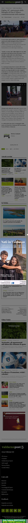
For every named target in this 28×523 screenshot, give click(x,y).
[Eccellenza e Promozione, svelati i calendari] (21, 163)
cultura (7, 148)
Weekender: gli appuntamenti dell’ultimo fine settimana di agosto (7, 170)
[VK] (18, 153)
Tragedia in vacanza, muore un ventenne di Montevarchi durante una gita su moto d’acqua (14, 277)
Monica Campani (8, 17)
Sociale (16, 199)
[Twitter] (11, 510)
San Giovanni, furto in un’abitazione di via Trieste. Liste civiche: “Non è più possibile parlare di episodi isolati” (13, 294)
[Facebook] (7, 153)
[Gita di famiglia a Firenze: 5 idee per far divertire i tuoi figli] (14, 230)
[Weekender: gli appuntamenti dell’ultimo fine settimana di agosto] (7, 163)
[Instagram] (7, 510)
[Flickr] (19, 510)
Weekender (3, 174)
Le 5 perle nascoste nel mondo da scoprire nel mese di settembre (12, 221)
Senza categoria (12, 382)
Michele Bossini (8, 370)
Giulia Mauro (9, 340)
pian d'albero (16, 148)
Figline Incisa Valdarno (17, 8)
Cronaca (5, 273)
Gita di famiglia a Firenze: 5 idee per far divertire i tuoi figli (13, 239)
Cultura (2, 8)
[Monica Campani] (2, 17)
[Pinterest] (14, 153)
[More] (25, 153)
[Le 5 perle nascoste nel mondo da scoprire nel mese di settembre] (14, 212)
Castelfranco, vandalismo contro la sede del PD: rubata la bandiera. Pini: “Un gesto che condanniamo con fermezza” (14, 285)
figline (11, 148)
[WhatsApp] (21, 153)
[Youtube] (15, 510)
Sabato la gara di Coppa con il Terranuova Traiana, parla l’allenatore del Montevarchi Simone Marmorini (16, 385)
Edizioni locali (9, 8)
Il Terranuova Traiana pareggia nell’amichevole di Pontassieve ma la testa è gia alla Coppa (6, 191)
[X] (11, 153)
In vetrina (5, 219)
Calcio (16, 173)
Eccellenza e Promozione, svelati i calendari (20, 170)
